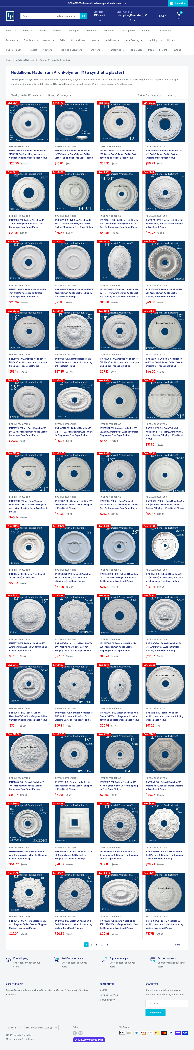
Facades (10, 40)
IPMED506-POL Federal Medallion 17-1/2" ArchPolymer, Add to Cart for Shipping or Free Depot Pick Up (164, 293)
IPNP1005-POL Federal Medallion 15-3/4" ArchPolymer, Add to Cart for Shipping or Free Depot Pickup (163, 647)
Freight (163, 49)
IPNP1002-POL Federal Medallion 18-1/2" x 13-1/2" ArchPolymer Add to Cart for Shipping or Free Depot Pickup (119, 924)
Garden (47, 40)
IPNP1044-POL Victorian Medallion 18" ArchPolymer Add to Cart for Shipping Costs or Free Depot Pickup (28, 924)
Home (9, 30)
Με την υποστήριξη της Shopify (20, 1039)
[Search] (83, 16)
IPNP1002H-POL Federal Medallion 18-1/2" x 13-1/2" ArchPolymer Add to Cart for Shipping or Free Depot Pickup (74, 432)
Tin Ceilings (115, 49)
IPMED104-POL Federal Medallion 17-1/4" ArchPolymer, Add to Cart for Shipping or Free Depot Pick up (27, 786)
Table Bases (136, 49)
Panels (33, 49)
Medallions (110, 40)
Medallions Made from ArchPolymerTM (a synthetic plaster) (42, 60)
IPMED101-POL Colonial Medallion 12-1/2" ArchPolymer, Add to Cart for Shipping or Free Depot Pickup (164, 154)
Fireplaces (29, 40)
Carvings (89, 30)
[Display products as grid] (177, 95)
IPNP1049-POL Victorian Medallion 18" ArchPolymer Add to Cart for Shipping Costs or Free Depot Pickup (164, 855)
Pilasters (47, 49)
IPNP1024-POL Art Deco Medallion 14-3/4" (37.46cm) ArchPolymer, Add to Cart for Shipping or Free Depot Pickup (74, 223)
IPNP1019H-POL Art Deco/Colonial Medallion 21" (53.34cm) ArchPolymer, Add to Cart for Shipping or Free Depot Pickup (28, 506)
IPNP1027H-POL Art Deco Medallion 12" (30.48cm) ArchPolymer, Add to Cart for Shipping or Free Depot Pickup (119, 154)
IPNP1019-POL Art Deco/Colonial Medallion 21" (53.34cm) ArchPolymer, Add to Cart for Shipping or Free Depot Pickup (164, 433)
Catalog (72, 30)
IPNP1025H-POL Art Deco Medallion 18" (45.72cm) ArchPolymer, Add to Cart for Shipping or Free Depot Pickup (119, 362)
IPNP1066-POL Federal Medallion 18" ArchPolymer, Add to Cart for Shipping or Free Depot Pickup (119, 855)
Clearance (57, 30)
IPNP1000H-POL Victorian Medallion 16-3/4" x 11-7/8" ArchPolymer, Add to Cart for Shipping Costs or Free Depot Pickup (119, 716)
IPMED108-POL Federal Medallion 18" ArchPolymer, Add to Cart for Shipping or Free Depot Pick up (28, 855)
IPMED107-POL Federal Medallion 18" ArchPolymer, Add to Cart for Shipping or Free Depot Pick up (119, 786)
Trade (151, 49)
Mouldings (153, 40)
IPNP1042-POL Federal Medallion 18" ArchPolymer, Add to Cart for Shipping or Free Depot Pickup (164, 786)
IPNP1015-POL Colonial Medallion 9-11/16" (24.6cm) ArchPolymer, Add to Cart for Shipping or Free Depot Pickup (74, 154)
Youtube (176, 49)
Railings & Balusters (71, 49)
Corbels (106, 30)
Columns (145, 30)
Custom (42, 30)
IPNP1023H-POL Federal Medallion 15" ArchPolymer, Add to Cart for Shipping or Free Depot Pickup (164, 223)
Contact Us (27, 30)
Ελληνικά (12, 1027)
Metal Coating (132, 40)
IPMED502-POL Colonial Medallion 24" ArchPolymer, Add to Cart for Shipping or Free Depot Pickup (73, 504)
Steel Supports (127, 30)
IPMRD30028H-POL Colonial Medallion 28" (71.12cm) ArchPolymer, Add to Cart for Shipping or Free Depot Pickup (119, 577)
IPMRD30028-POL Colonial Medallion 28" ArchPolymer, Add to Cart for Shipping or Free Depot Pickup (73, 577)
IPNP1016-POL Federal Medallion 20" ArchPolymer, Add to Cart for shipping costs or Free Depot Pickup (164, 924)
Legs (93, 40)
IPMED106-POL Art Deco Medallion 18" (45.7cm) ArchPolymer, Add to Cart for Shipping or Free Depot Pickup (28, 362)
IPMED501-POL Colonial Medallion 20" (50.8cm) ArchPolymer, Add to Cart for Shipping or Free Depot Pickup (119, 432)
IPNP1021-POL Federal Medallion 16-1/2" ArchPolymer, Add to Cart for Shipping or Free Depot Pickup (74, 293)
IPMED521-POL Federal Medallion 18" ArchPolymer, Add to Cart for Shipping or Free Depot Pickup (73, 786)
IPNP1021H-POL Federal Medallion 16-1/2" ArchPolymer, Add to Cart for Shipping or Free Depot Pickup (27, 293)
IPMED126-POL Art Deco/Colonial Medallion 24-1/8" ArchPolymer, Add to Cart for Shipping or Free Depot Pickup (119, 504)
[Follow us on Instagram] (80, 1033)
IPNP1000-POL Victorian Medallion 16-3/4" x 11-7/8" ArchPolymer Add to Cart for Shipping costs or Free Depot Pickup (119, 293)
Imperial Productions (19, 146)
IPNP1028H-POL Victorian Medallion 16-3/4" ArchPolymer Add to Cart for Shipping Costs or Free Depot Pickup (74, 716)
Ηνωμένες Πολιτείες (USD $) (39, 1027)
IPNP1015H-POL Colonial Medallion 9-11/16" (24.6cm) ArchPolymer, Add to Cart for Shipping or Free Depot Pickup (28, 154)
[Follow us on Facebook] (75, 1033)
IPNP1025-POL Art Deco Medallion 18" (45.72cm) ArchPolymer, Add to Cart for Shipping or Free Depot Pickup (28, 432)
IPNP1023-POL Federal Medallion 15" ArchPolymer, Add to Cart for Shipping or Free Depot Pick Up (28, 647)
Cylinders (164, 30)
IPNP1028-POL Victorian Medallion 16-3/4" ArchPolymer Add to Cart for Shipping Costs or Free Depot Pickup (73, 647)
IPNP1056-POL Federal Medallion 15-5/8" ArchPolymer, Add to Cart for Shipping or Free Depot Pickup (118, 647)
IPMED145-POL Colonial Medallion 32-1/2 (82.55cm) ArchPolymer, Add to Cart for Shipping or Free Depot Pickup (165, 577)
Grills (62, 40)
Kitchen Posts (77, 40)
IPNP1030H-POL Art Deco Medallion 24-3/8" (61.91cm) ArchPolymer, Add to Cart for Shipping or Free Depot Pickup (165, 504)
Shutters (95, 49)
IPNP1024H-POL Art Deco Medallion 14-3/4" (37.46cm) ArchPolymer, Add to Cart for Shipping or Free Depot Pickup (119, 223)
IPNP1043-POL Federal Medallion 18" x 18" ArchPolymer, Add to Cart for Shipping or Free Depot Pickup (73, 855)
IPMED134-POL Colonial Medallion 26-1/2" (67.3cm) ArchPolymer (27, 576)
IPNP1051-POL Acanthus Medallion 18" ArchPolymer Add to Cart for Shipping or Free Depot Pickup (73, 362)
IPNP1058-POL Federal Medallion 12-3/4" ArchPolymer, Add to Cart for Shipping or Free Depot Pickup (27, 223)
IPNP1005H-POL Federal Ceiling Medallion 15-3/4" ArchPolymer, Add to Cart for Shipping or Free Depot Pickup (28, 716)
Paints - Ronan (13, 49)
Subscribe (180, 3)
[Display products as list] (182, 95)
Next (177, 944)
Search (103, 989)
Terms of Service (109, 994)
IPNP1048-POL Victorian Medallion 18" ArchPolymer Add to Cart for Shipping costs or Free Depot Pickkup (73, 924)
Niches (171, 40)
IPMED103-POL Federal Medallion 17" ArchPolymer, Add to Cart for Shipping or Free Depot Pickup (164, 716)
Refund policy (107, 999)
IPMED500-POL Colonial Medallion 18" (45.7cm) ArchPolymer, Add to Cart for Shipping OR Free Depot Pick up (164, 362)
